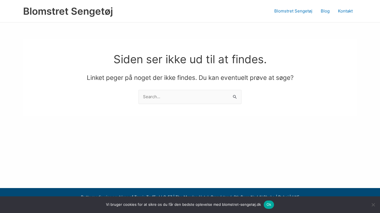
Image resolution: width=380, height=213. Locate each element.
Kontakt (345, 11)
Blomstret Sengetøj (68, 11)
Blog (325, 11)
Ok (269, 204)
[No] (373, 204)
